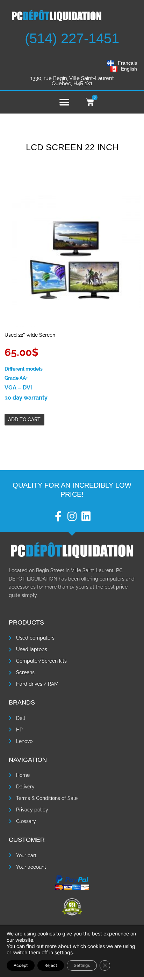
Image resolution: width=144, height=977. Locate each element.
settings (64, 952)
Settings (82, 965)
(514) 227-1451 (72, 38)
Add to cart (24, 419)
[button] (64, 102)
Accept (21, 965)
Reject (50, 965)
